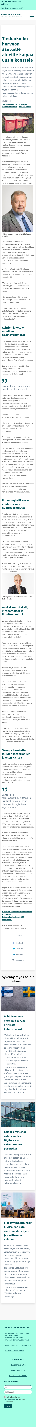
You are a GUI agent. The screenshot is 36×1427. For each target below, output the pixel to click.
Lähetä (8, 1406)
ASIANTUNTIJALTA (18, 1370)
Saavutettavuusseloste (14, 1351)
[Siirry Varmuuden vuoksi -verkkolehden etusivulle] (11, 15)
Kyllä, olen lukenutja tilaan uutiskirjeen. (14, 1399)
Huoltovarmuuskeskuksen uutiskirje (12, 3)
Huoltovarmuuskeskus (10, 8)
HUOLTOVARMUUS (18, 1365)
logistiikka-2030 (9, 104)
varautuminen (25, 107)
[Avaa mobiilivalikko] (32, 15)
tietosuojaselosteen (11, 1399)
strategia (23, 104)
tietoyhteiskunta (9, 107)
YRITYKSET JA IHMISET (18, 1376)
